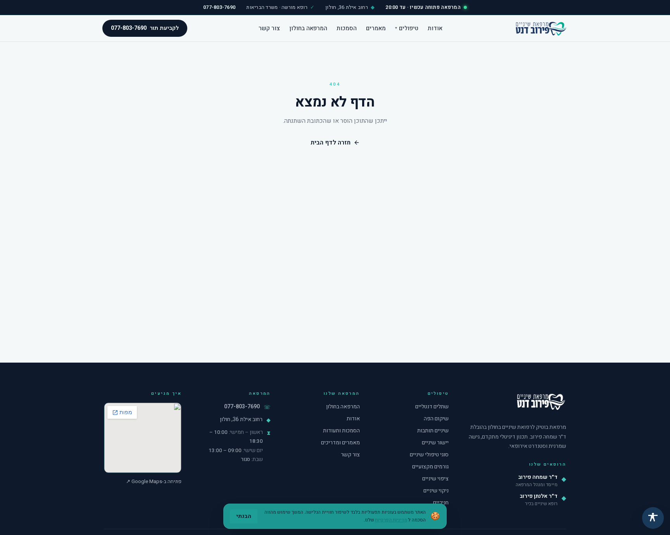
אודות (435, 28)
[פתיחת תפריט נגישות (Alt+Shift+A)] (653, 518)
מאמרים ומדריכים (340, 443)
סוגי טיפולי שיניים (429, 455)
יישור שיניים (435, 443)
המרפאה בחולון (308, 28)
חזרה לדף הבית (331, 142)
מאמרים (376, 28)
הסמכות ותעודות (341, 431)
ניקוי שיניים (436, 491)
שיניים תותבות (433, 431)
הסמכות (347, 28)
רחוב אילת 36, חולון (241, 419)
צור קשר (269, 28)
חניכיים (441, 503)
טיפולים (406, 28)
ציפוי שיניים (435, 479)
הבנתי (243, 516)
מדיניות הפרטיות (391, 519)
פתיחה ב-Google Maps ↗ (153, 481)
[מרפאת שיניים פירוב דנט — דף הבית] (540, 28)
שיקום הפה (436, 419)
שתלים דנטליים (432, 407)
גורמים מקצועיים (430, 467)
